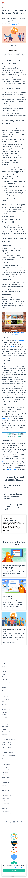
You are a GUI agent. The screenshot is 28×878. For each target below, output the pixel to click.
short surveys (18, 422)
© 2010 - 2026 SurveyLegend (14, 826)
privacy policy (18, 867)
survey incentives (19, 340)
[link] (8, 45)
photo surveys (5, 462)
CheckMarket (5, 418)
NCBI (12, 346)
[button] (14, 677)
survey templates (11, 469)
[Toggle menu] (24, 2)
